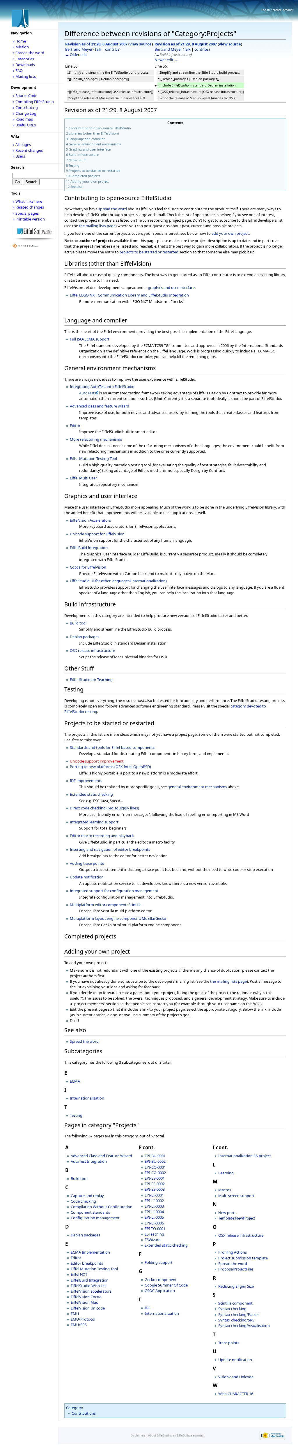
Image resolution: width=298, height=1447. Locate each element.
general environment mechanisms (197, 786)
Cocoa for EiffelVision (88, 567)
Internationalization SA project (244, 1155)
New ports (227, 1212)
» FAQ (18, 70)
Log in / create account (277, 10)
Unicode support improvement (97, 761)
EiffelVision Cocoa (86, 1296)
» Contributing (25, 107)
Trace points (228, 1342)
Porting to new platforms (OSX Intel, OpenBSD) (110, 766)
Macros (224, 1189)
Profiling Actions (232, 1252)
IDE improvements (86, 780)
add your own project (230, 233)
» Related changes (28, 207)
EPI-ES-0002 (155, 1183)
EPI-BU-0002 (155, 1161)
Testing (76, 1115)
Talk (98, 49)
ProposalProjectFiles (235, 1269)
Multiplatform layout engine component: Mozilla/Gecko (118, 918)
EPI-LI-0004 (154, 1211)
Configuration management (95, 1217)
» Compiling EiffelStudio (33, 101)
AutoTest (87, 393)
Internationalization (87, 1098)
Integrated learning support (94, 822)
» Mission (21, 47)
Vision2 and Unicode (235, 1376)
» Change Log (24, 113)
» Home (19, 41)
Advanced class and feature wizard (99, 406)
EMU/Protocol (83, 1319)
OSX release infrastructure (92, 650)
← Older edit (76, 54)
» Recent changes (28, 150)
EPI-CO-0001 (155, 1167)
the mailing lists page (97, 225)
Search (17, 167)
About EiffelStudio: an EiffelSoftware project (176, 1435)
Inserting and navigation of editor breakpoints (110, 849)
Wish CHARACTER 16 (235, 1393)
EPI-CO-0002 (155, 1172)
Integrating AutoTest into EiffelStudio (102, 386)
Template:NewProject (236, 1218)
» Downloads (24, 64)
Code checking (83, 1201)
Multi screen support (236, 1195)
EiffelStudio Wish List (89, 1285)
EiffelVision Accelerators (90, 520)
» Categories (23, 58)
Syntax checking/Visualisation (244, 1325)
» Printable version (29, 219)
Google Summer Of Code (166, 1285)
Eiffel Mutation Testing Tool (93, 458)
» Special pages (26, 213)
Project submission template (243, 1258)
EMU (75, 1313)
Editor (75, 425)
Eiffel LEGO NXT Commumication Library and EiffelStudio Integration (129, 295)
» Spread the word (28, 52)
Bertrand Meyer (79, 49)
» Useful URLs (24, 125)
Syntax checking (232, 1308)
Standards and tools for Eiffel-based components (112, 747)
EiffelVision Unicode (88, 1308)
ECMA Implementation (90, 1252)
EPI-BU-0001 (155, 1155)
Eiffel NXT (79, 1274)
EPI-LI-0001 (154, 1195)
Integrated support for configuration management (114, 890)
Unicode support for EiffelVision (97, 534)
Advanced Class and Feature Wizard (101, 1155)
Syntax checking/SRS (236, 1320)
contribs (112, 49)
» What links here (27, 201)
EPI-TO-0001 (155, 1228)
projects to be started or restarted (149, 252)
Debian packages (84, 636)
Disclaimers (138, 1435)
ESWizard (153, 1239)
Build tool (78, 623)
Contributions (84, 1413)
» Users (19, 156)
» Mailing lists (24, 76)
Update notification (87, 877)
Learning (226, 1173)
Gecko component (161, 1279)
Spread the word (84, 1041)
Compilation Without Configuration (101, 1206)
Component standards (90, 1212)
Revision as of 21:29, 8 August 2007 (186, 44)
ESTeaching (154, 1234)
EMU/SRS (79, 1324)
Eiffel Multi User (83, 478)
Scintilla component (235, 1303)
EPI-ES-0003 (155, 1189)
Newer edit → (166, 59)
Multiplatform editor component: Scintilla (105, 904)
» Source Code (25, 95)
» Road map (23, 119)
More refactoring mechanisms (96, 439)
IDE (147, 1307)
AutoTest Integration (89, 1161)
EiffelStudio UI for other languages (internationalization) (118, 580)
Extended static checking (91, 794)
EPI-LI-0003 (154, 1206)
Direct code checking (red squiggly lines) (104, 808)
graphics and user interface (171, 287)
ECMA (75, 1081)
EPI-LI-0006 (154, 1223)
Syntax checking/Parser (238, 1314)
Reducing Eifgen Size (236, 1286)
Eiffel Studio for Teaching (91, 679)
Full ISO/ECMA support (89, 339)
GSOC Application (160, 1290)
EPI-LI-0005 (154, 1217)
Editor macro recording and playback (102, 835)
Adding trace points (87, 863)
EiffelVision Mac (84, 1302)
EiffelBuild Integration (89, 547)
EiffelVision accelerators (91, 1291)
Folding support (159, 1262)
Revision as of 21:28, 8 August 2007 (96, 44)
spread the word (112, 208)
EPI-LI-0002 (154, 1200)
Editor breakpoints (87, 1263)
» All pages (22, 144)
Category (74, 1407)
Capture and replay (87, 1195)
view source (141, 44)
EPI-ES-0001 (155, 1178)
